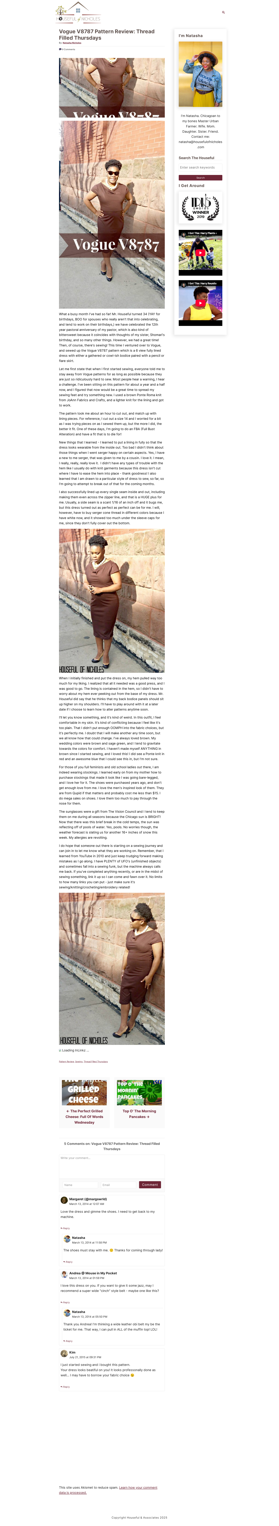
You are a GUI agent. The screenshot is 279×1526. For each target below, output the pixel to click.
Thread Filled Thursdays (96, 1061)
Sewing (79, 1061)
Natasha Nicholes (72, 43)
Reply (66, 1228)
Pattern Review (66, 1061)
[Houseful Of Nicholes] (78, 12)
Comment (150, 1185)
